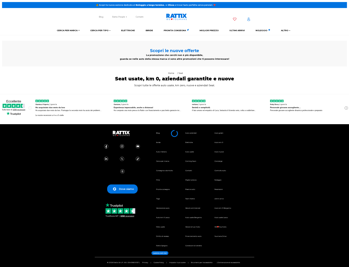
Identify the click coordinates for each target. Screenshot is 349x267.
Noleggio (262, 30)
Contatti (139, 17)
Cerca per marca (67, 30)
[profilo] (248, 19)
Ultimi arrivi (237, 30)
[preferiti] (234, 19)
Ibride (149, 30)
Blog (101, 17)
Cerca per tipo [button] (99, 30)
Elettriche (128, 30)
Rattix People (119, 17)
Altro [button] (285, 30)
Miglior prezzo (209, 30)
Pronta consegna (175, 30)
